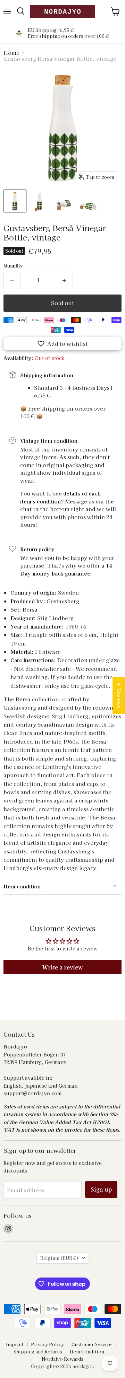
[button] (62, 343)
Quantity (13, 265)
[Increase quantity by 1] (64, 280)
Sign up (101, 1189)
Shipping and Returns (38, 1351)
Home (11, 52)
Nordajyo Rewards (62, 1358)
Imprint (14, 1344)
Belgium (59, 1258)
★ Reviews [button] (119, 695)
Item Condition (87, 1351)
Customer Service (92, 1344)
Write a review (62, 967)
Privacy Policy (47, 1344)
